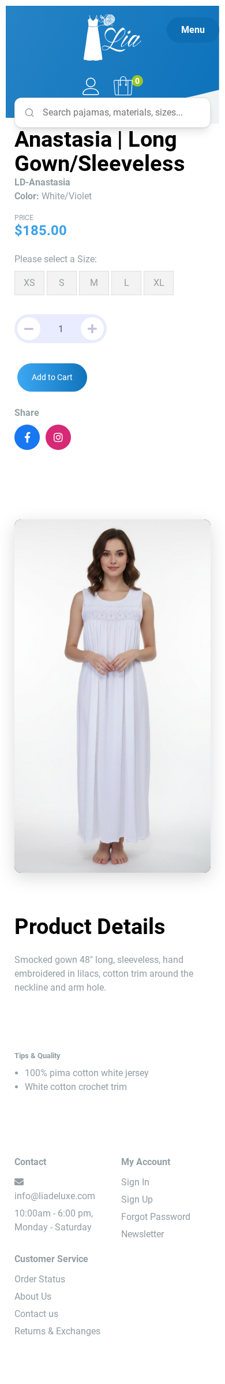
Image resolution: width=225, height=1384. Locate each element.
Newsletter (142, 1234)
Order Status (39, 1279)
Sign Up (137, 1199)
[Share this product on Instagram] (58, 437)
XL (158, 282)
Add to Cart (52, 377)
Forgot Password (155, 1216)
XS (29, 282)
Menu (193, 29)
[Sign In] (91, 87)
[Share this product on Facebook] (27, 437)
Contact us (36, 1313)
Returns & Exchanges (57, 1331)
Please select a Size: (55, 259)
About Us (32, 1296)
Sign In (135, 1182)
